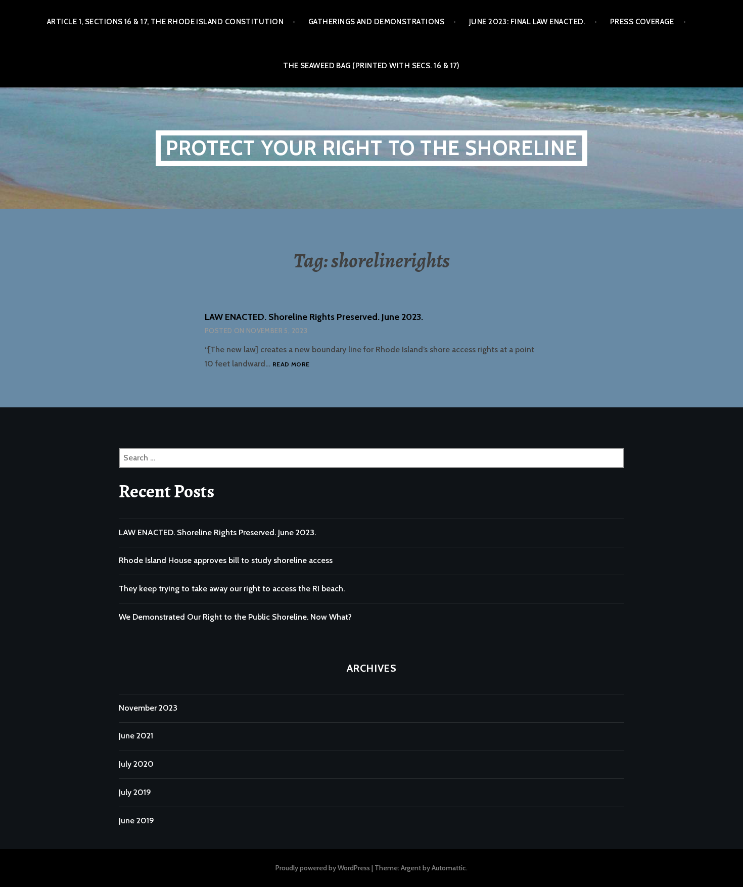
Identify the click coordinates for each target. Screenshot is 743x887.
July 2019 (135, 792)
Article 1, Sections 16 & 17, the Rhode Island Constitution (165, 21)
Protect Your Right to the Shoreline (371, 147)
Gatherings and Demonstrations (376, 21)
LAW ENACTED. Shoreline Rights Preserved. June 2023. (314, 316)
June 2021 (136, 735)
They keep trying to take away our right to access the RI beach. (232, 588)
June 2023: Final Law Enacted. (527, 21)
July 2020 (136, 764)
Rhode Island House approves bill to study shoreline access (226, 560)
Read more (290, 364)
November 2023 (148, 708)
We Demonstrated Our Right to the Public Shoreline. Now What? (235, 617)
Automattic (449, 867)
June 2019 (136, 820)
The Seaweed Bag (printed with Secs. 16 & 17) (371, 65)
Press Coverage (642, 21)
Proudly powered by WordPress (322, 867)
